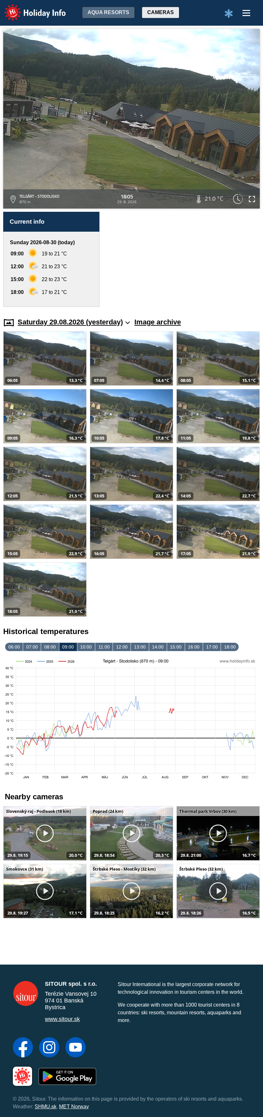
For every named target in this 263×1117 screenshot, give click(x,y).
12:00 (122, 646)
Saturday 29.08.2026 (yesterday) (70, 322)
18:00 (230, 646)
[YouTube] (75, 1048)
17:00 (212, 646)
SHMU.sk (45, 1106)
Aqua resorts (108, 12)
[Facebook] (23, 1048)
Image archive (157, 322)
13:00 (140, 646)
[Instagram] (49, 1048)
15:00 (176, 646)
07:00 (32, 646)
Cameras (160, 12)
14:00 (158, 646)
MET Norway (74, 1106)
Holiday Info (29, 8)
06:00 (14, 646)
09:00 (68, 646)
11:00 (104, 646)
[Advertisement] (183, 259)
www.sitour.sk (62, 1019)
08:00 (50, 646)
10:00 (86, 646)
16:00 (193, 646)
